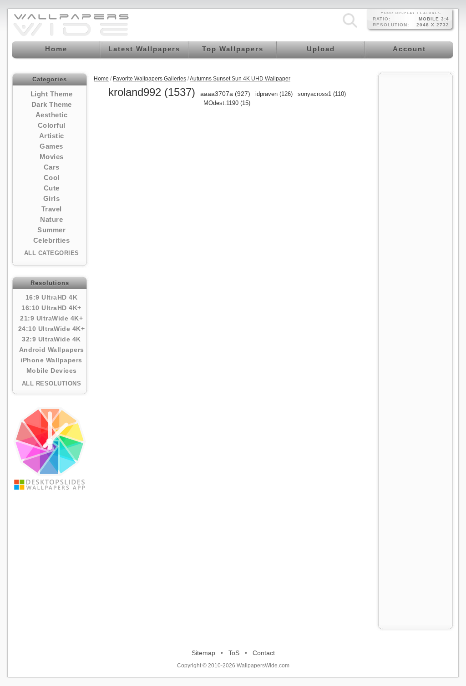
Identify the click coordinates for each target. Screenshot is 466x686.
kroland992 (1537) (151, 92)
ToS (233, 652)
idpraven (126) (274, 93)
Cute (52, 188)
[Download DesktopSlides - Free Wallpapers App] (49, 448)
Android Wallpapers (51, 349)
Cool (52, 177)
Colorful (52, 125)
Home (101, 78)
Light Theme (51, 94)
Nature (51, 219)
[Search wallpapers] (350, 28)
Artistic (51, 136)
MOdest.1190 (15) (226, 103)
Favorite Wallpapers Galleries (149, 78)
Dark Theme (51, 104)
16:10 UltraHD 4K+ (51, 307)
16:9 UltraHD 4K (51, 297)
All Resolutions (51, 383)
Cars (52, 167)
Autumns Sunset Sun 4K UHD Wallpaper (240, 78)
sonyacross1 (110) (322, 93)
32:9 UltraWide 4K (51, 339)
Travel (51, 209)
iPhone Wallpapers (51, 360)
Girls (51, 198)
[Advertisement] (415, 214)
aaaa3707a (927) (225, 93)
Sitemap (203, 652)
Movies (52, 156)
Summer (51, 230)
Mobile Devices (51, 370)
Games (51, 146)
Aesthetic (51, 115)
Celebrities (51, 240)
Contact (264, 652)
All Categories (51, 253)
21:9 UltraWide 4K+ (51, 318)
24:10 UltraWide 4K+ (51, 328)
